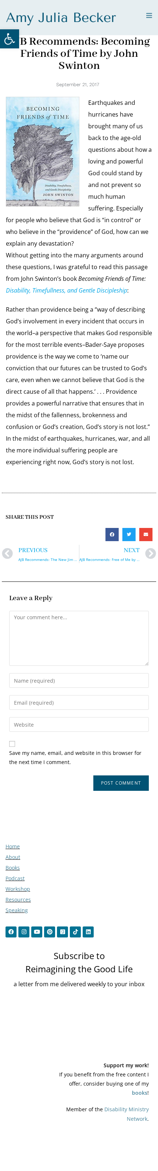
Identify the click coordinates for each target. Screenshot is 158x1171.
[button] (112, 534)
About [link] (13, 857)
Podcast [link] (15, 878)
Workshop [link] (18, 888)
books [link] (139, 1092)
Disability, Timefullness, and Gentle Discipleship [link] (66, 290)
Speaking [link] (17, 910)
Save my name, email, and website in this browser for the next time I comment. (75, 757)
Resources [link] (18, 899)
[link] (9, 38)
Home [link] (13, 846)
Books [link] (13, 867)
